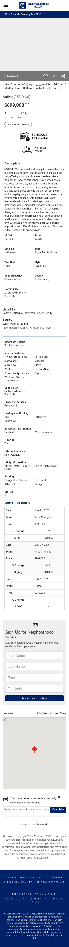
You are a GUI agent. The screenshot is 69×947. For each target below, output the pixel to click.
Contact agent (12, 76)
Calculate (58, 809)
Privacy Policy (46, 894)
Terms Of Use (22, 894)
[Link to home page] (34, 5)
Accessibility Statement (23, 899)
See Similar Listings (18, 124)
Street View (59, 713)
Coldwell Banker (17, 877)
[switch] (45, 76)
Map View (43, 713)
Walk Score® (41, 824)
